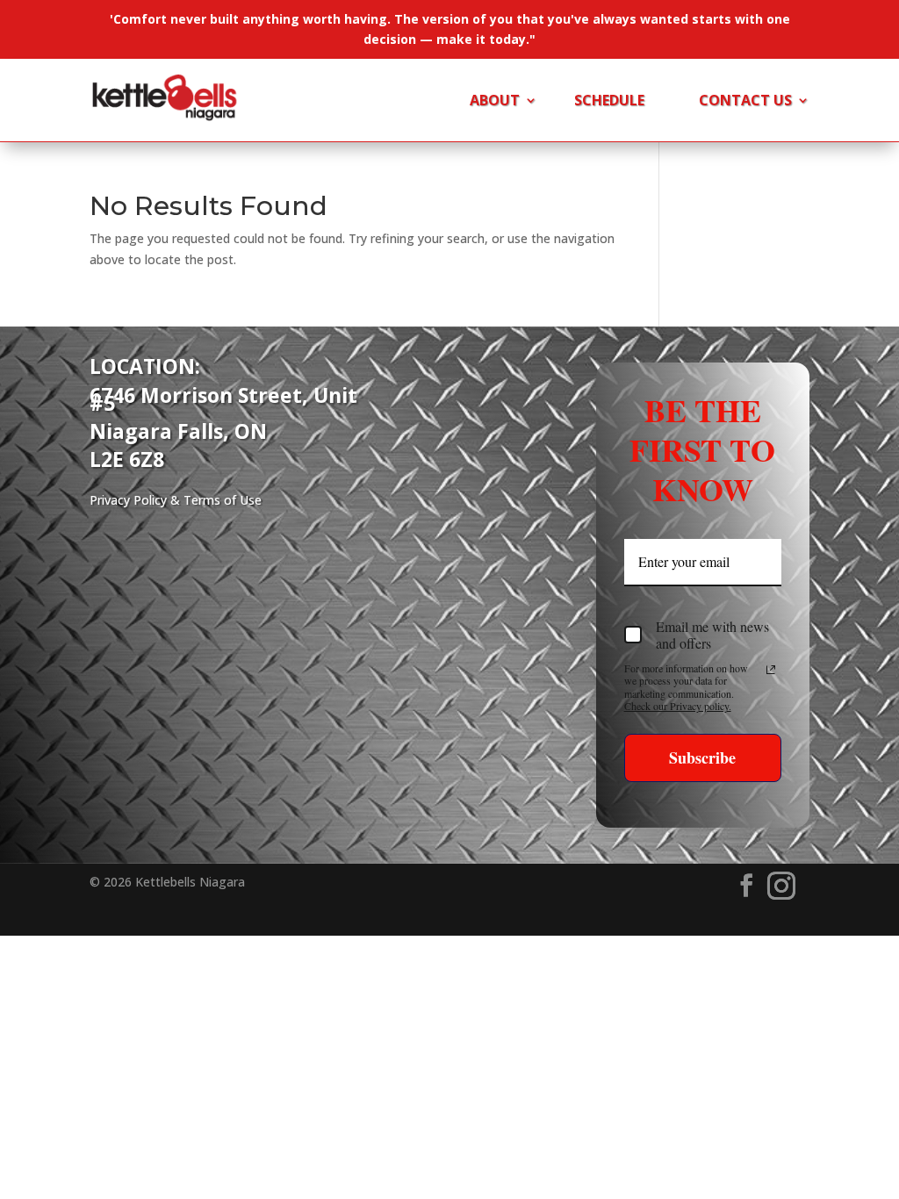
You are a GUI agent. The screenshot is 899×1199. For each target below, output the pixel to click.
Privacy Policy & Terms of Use (176, 500)
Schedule (609, 102)
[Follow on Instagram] (781, 886)
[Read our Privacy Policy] (770, 669)
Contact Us (745, 102)
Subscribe (702, 757)
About (495, 102)
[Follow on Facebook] (746, 885)
